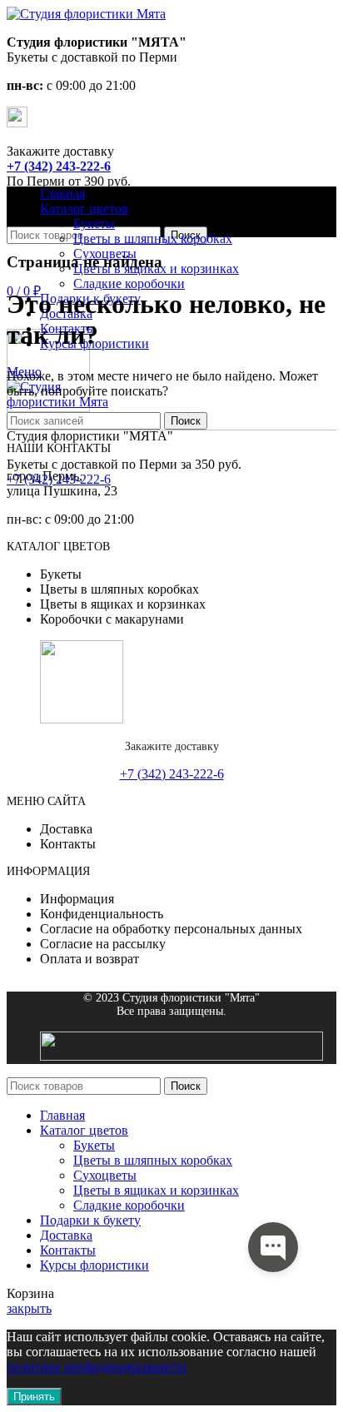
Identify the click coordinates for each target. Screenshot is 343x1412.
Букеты (94, 223)
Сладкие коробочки (129, 283)
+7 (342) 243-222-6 (59, 166)
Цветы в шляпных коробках (152, 238)
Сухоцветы (105, 1175)
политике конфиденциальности (96, 1367)
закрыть (29, 1308)
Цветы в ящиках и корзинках (156, 1190)
